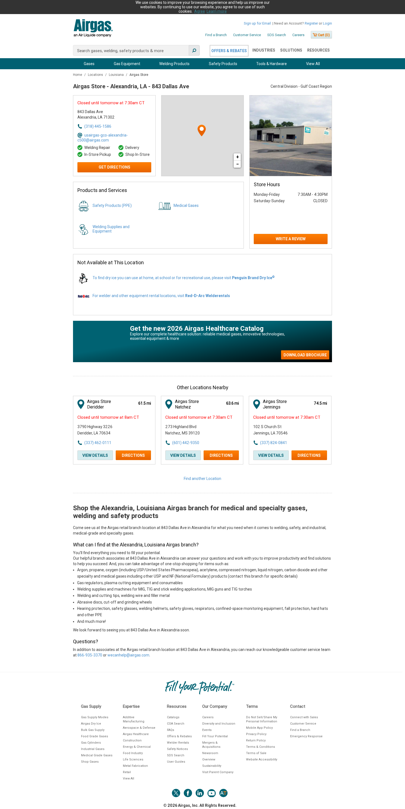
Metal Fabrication (135, 766)
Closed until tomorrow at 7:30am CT (111, 102)
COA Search (175, 723)
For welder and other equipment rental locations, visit (161, 295)
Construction (132, 740)
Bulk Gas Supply (92, 730)
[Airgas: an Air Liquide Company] (93, 29)
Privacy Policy (256, 734)
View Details (95, 455)
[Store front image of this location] (291, 135)
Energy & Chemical (137, 747)
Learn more (217, 11)
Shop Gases (90, 761)
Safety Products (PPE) (112, 205)
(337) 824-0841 (273, 442)
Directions (133, 455)
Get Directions (114, 167)
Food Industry (133, 753)
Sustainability (211, 766)
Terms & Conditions (260, 747)
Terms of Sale (256, 753)
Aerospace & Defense (139, 728)
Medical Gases (186, 205)
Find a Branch (216, 35)
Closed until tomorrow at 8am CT (108, 417)
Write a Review (291, 239)
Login (327, 23)
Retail (127, 772)
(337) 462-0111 (97, 442)
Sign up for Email (257, 23)
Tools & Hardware (271, 64)
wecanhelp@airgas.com (128, 655)
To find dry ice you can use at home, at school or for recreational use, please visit (184, 278)
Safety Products (223, 64)
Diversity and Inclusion (218, 723)
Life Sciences (133, 759)
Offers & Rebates (229, 51)
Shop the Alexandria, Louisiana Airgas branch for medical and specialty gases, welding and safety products (190, 512)
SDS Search (276, 35)
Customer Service (247, 35)
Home (78, 75)
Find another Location (202, 478)
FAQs (170, 730)
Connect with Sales (304, 717)
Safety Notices (177, 749)
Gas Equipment (127, 64)
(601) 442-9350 (185, 442)
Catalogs (173, 717)
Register (311, 23)
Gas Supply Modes (94, 717)
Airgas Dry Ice (91, 723)
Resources (318, 50)
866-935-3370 (89, 655)
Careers (298, 35)
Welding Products (174, 64)
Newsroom (210, 753)
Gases (89, 64)
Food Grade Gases (94, 736)
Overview (208, 759)
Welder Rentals (178, 742)
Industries (263, 50)
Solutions (291, 50)
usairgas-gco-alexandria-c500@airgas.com (102, 136)
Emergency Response (306, 736)
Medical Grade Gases (96, 755)
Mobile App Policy (259, 728)
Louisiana (117, 75)
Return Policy (256, 740)
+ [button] (237, 157)
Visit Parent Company (217, 772)
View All (313, 64)
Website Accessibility (261, 759)
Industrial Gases (92, 749)
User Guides (176, 761)
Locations (96, 75)
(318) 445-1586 (97, 126)
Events (207, 730)
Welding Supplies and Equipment (111, 229)
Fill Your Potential (215, 736)
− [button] (237, 164)
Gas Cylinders (91, 742)
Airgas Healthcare (136, 734)
